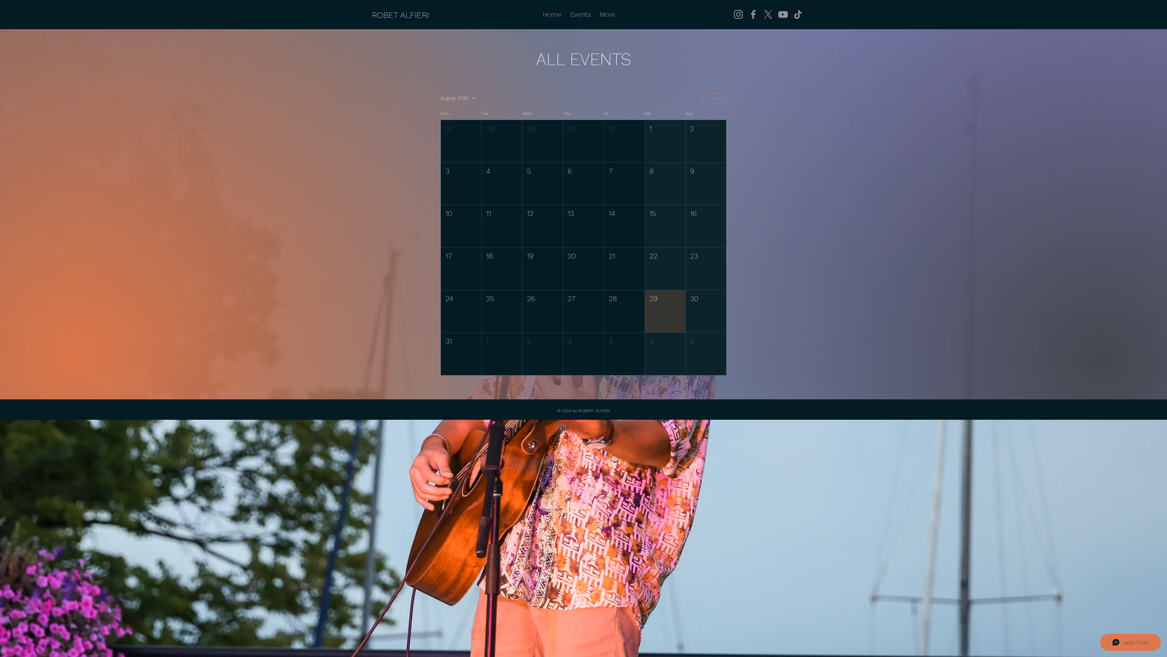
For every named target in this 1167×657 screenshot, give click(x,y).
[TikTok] (798, 14)
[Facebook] (753, 14)
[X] (768, 14)
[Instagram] (738, 14)
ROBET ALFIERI (400, 15)
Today (714, 98)
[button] (461, 141)
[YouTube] (783, 14)
